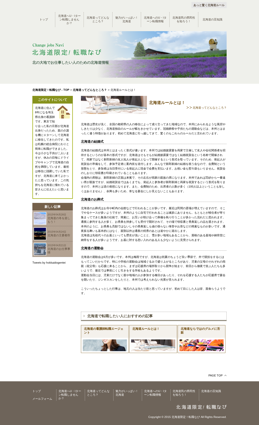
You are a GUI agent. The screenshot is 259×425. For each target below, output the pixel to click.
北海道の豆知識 (212, 19)
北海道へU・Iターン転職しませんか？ (69, 19)
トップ (43, 19)
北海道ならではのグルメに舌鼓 (200, 330)
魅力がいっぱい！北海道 (126, 19)
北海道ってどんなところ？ (98, 19)
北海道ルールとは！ (146, 328)
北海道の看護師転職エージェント (103, 330)
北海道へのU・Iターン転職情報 (155, 19)
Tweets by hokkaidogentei (49, 262)
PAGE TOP (215, 375)
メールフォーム (42, 398)
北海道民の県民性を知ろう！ (183, 19)
